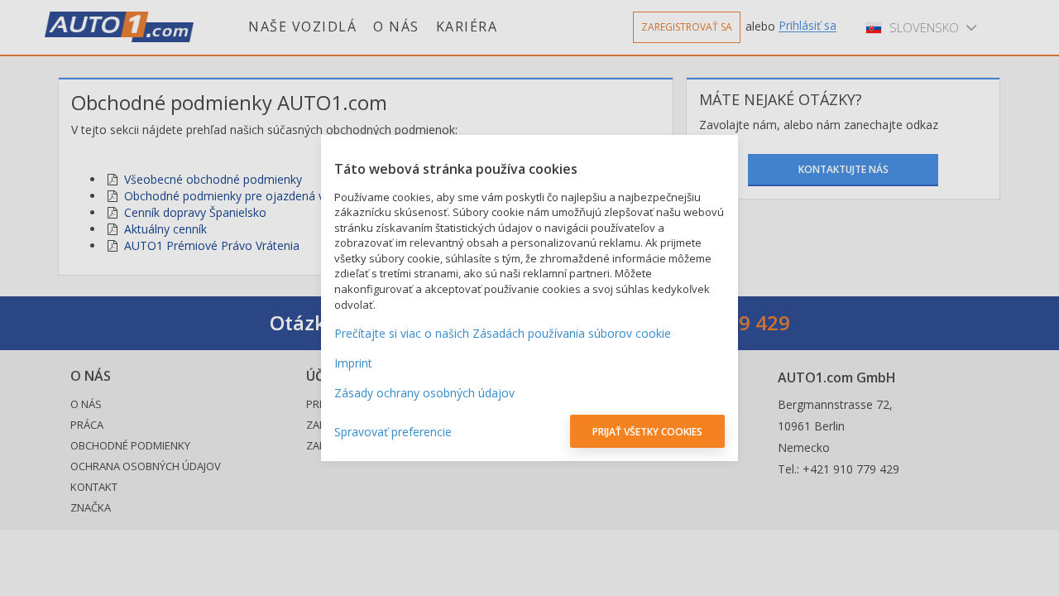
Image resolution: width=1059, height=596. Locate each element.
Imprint (353, 363)
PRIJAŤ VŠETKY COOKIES (647, 432)
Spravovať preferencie (393, 432)
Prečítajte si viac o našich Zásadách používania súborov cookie (502, 333)
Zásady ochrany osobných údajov (424, 393)
